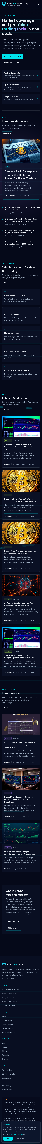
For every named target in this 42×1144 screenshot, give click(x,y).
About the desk (13, 922)
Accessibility (6, 1086)
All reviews (7, 708)
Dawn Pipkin (8, 620)
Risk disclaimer (7, 1090)
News (4, 1016)
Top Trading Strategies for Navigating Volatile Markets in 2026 (20, 656)
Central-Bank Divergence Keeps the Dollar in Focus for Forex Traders (21, 175)
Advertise (5, 1051)
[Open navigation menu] (38, 3)
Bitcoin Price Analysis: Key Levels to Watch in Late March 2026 (20, 552)
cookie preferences (17, 1134)
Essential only (19, 1139)
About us (5, 1043)
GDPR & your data (8, 1074)
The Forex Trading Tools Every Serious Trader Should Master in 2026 (18, 447)
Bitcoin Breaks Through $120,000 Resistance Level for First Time (22, 209)
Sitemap (5, 1059)
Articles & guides (8, 1020)
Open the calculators (12, 56)
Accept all (8, 1139)
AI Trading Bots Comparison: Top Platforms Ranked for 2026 (18, 604)
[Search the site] (27, 3)
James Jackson (10, 196)
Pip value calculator (9, 994)
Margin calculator (8, 998)
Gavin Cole (7, 869)
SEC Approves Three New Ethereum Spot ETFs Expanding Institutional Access (21, 220)
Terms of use (6, 1082)
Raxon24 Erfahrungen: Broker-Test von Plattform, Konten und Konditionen (19, 799)
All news (7, 133)
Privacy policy (7, 1070)
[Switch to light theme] (32, 3)
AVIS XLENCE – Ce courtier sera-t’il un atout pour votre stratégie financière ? (21, 745)
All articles (7, 410)
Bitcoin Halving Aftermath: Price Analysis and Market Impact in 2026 (20, 500)
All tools (7, 283)
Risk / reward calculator (10, 1002)
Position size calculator (10, 990)
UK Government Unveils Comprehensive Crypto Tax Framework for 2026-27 (20, 231)
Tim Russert (8, 516)
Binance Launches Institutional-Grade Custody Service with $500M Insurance (20, 243)
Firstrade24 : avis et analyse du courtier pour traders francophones (20, 852)
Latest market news (11, 63)
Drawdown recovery (9, 1005)
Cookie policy (7, 1078)
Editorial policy (13, 928)
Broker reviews (7, 1024)
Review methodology (9, 1032)
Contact (5, 1047)
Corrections (6, 1055)
